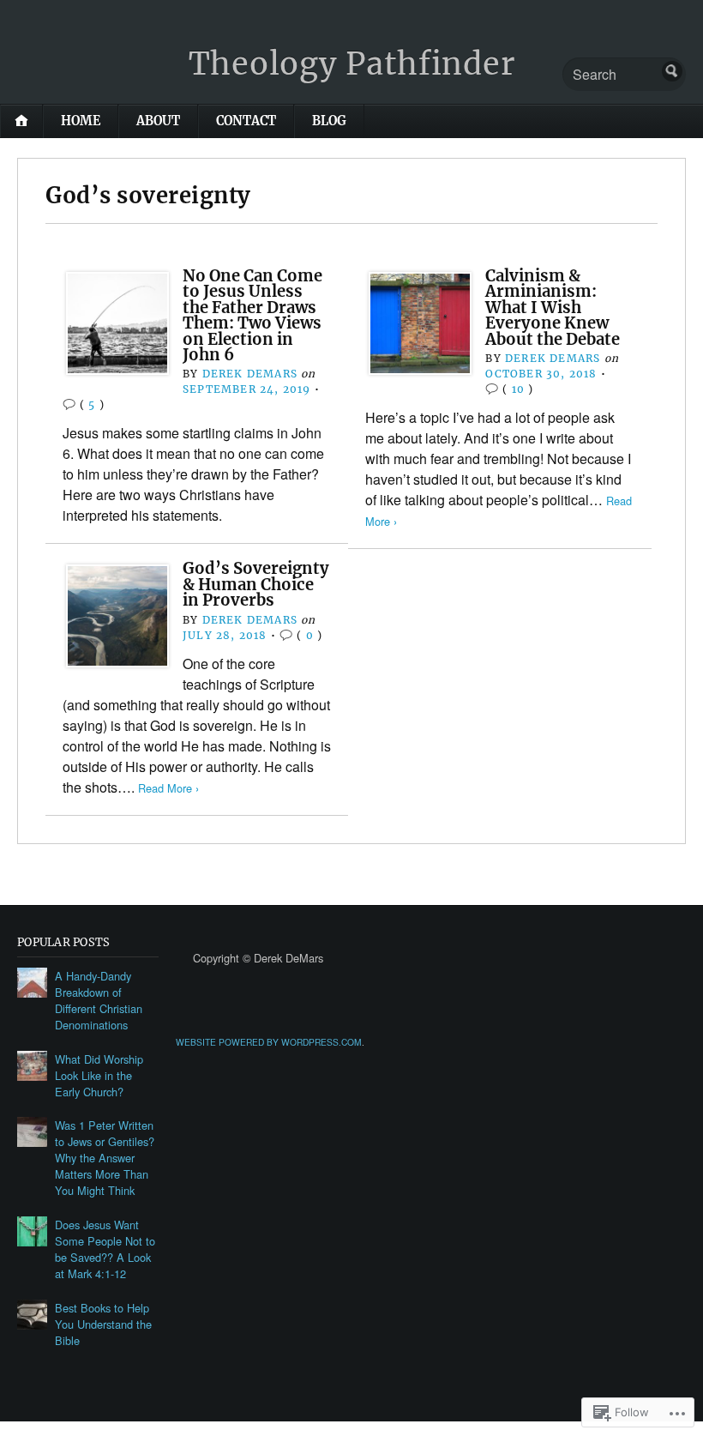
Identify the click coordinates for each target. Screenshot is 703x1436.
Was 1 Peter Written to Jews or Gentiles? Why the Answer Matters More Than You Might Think (104, 1157)
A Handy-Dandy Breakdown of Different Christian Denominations (98, 1000)
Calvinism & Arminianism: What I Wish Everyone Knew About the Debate (552, 307)
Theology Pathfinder (352, 64)
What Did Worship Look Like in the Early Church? (99, 1075)
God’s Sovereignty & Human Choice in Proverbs (256, 584)
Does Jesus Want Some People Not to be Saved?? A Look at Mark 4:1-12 (105, 1249)
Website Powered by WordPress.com (269, 1041)
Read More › (168, 788)
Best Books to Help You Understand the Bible (103, 1324)
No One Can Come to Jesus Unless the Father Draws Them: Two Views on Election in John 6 (252, 315)
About (158, 121)
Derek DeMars (249, 373)
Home (80, 121)
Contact (246, 121)
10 (518, 389)
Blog (329, 121)
